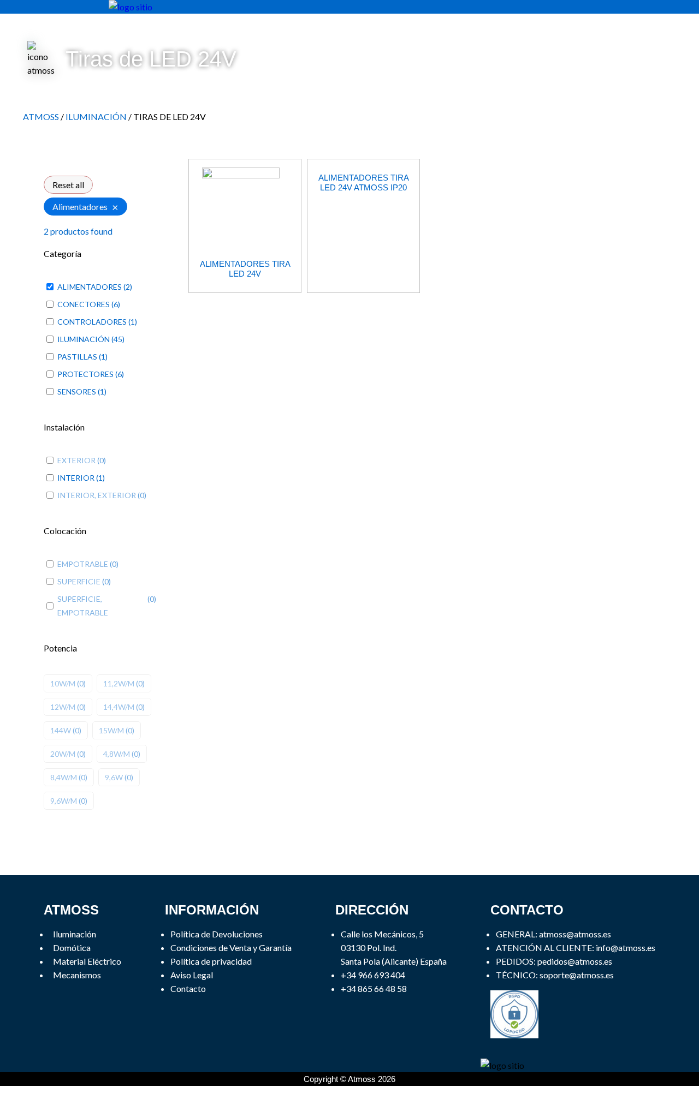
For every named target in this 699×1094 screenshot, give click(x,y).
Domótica (72, 947)
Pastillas (77, 356)
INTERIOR (75, 477)
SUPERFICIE (78, 581)
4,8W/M (116, 753)
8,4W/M (63, 777)
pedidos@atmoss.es (574, 961)
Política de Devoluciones (216, 934)
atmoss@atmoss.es (575, 934)
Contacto (188, 988)
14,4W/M (118, 707)
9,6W (114, 777)
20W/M (62, 753)
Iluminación (83, 339)
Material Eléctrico (87, 961)
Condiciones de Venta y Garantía (231, 947)
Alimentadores (89, 286)
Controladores (92, 321)
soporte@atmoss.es (577, 975)
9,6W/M (63, 800)
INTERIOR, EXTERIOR (96, 495)
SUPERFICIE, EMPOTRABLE (82, 605)
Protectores (85, 374)
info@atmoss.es (625, 947)
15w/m (111, 730)
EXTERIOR (76, 460)
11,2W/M (118, 683)
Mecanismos (77, 975)
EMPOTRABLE (82, 564)
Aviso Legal (191, 975)
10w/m (62, 683)
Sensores (76, 391)
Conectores (83, 304)
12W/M (62, 707)
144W (60, 730)
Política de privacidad (211, 961)
